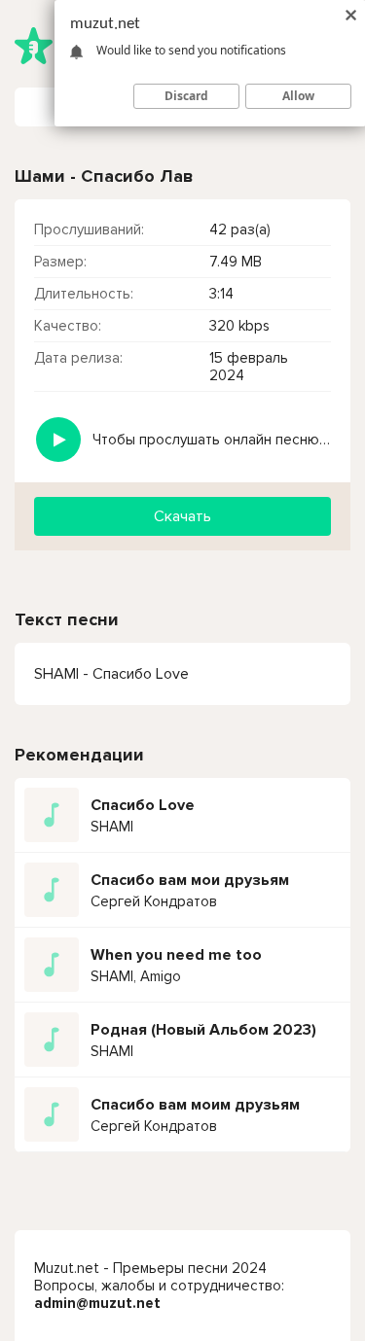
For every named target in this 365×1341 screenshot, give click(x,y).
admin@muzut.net (97, 1303)
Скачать (182, 516)
